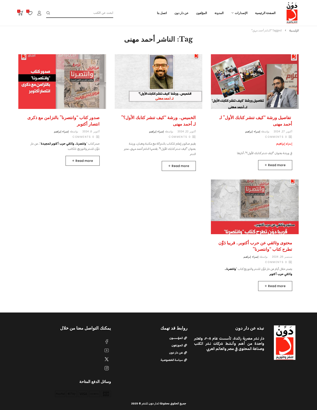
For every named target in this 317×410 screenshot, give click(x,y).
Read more (277, 165)
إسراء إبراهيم (252, 131)
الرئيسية (294, 30)
